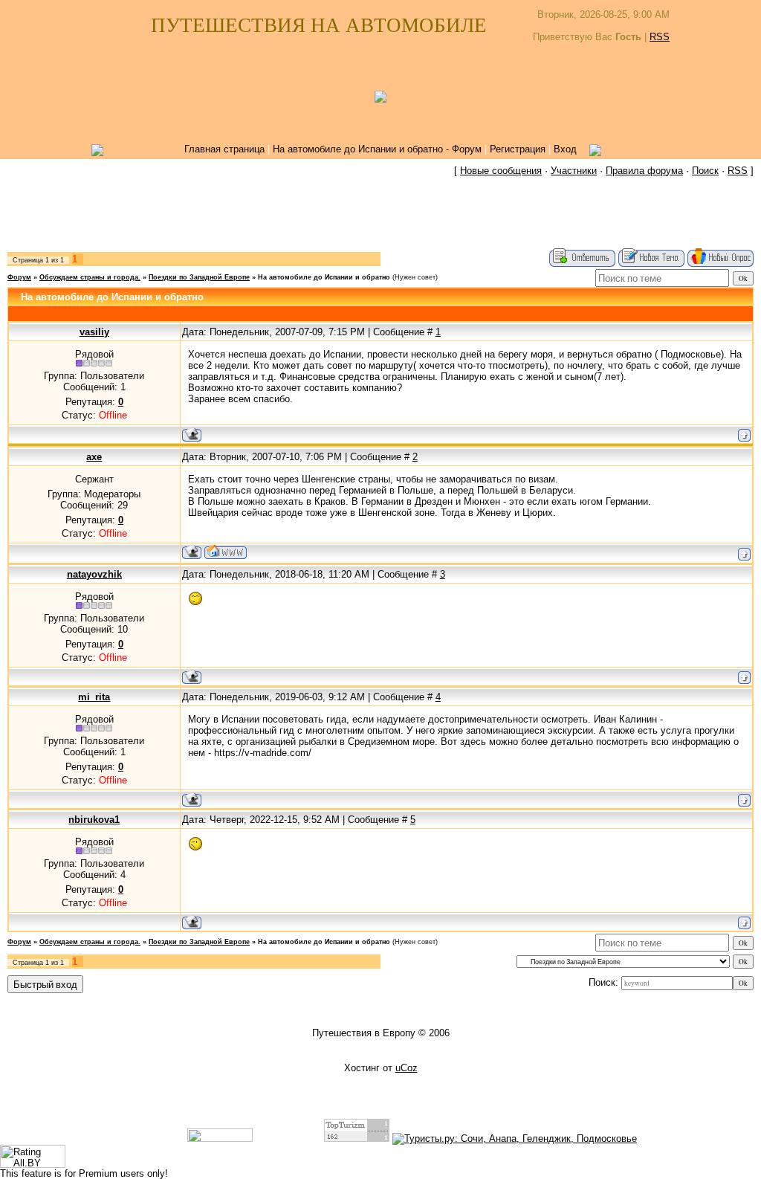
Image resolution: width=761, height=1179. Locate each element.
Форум (19, 277)
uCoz (406, 1067)
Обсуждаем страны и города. (89, 277)
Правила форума (644, 170)
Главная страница (224, 149)
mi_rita (94, 696)
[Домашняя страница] (225, 552)
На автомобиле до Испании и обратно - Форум (377, 149)
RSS (660, 36)
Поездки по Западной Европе (199, 277)
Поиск (705, 170)
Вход (565, 149)
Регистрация (517, 149)
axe (94, 456)
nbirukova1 (94, 819)
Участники (574, 170)
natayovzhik (94, 574)
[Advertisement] (380, 214)
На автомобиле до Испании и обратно (324, 277)
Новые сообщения (501, 170)
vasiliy (94, 331)
